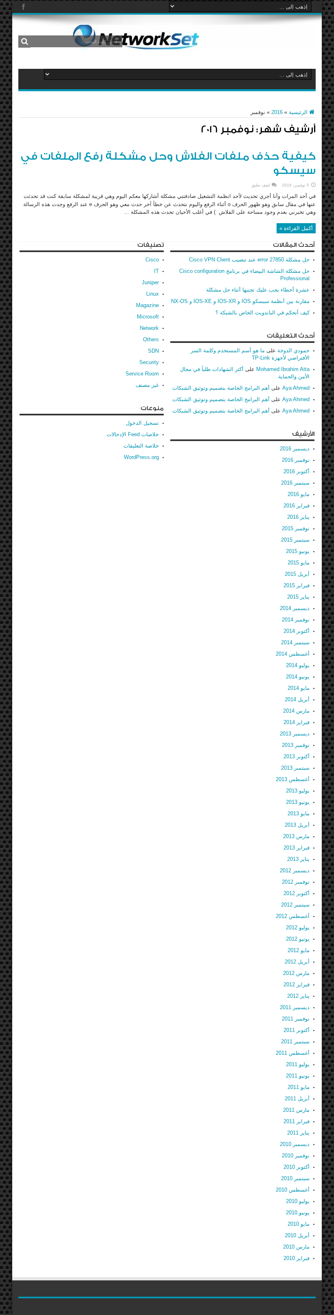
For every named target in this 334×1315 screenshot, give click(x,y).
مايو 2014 (299, 688)
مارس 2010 (296, 1247)
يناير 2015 (298, 597)
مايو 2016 (299, 494)
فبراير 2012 (296, 984)
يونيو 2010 (298, 1213)
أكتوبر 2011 (296, 1030)
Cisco (152, 260)
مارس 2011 (296, 1110)
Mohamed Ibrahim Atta (283, 369)
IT (156, 271)
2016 (277, 112)
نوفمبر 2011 (296, 1019)
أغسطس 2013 (293, 779)
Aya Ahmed (296, 388)
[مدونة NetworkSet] (193, 43)
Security (149, 362)
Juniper (150, 282)
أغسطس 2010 (293, 1190)
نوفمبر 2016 (296, 460)
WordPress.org (141, 457)
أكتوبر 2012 (296, 893)
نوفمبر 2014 (296, 620)
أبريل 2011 (297, 1098)
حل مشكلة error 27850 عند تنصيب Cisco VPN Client (249, 260)
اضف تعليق (260, 185)
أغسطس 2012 (293, 916)
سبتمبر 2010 (295, 1178)
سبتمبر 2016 (295, 483)
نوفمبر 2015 (296, 528)
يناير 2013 (298, 859)
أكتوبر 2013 (296, 756)
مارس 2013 (296, 836)
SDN (153, 351)
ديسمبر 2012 (295, 870)
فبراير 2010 (296, 1258)
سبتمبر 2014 (295, 642)
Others (151, 339)
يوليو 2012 (298, 927)
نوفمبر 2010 (296, 1156)
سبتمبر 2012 (295, 905)
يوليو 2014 (298, 665)
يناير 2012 (298, 996)
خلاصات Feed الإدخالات (133, 434)
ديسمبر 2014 (295, 608)
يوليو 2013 (298, 791)
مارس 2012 (296, 973)
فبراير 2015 (296, 585)
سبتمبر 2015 (295, 540)
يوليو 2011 (298, 1064)
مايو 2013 (299, 813)
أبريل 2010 (297, 1235)
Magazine (147, 305)
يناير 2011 (298, 1133)
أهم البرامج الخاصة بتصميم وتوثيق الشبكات (221, 388)
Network (149, 328)
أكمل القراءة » (296, 228)
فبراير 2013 (296, 848)
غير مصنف (147, 385)
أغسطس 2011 (293, 1053)
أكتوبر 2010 (296, 1167)
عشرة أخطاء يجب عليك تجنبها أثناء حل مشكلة (258, 290)
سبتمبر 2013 (295, 768)
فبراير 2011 (296, 1121)
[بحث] (24, 41)
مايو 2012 (299, 950)
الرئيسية (298, 112)
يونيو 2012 (298, 939)
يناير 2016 (298, 517)
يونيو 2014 (298, 677)
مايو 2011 (299, 1087)
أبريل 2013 (297, 825)
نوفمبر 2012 (296, 882)
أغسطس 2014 (293, 654)
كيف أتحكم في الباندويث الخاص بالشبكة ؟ (262, 313)
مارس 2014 (296, 711)
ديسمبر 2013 (295, 734)
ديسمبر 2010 (295, 1144)
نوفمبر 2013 (296, 745)
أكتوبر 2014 (296, 631)
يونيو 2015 (298, 551)
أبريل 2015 (297, 574)
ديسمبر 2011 (295, 1007)
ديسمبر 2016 (295, 449)
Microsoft (148, 317)
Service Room (142, 374)
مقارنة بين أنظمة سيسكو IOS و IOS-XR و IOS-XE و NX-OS (240, 301)
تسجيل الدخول (142, 423)
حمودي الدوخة (293, 350)
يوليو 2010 (298, 1201)
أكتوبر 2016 (296, 471)
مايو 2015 (299, 563)
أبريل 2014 (297, 699)
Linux (152, 294)
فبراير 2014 (296, 722)
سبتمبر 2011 (295, 1041)
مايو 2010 (299, 1224)
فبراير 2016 (296, 506)
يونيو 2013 (298, 802)
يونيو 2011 (298, 1076)
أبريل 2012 (297, 962)
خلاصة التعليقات (141, 446)
